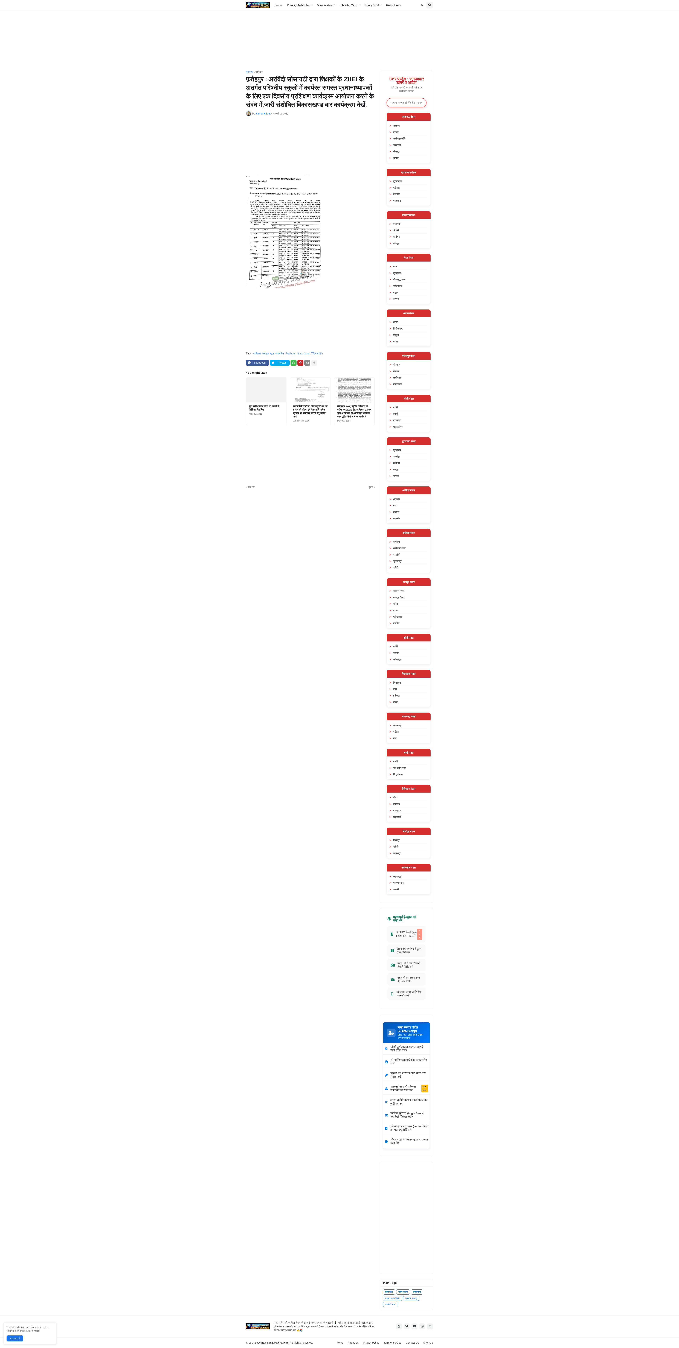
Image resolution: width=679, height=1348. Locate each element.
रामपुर (395, 469)
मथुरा (395, 341)
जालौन (396, 652)
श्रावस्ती (397, 816)
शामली (396, 889)
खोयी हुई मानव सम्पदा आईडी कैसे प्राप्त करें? (406, 1048)
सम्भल (396, 475)
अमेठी (395, 567)
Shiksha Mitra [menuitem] (349, 5)
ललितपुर (397, 659)
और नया (251, 487)
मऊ (394, 738)
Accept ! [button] (15, 1338)
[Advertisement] (339, 40)
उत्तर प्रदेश (403, 1292)
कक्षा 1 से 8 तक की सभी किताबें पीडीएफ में (408, 965)
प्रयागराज (397, 181)
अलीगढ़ (396, 499)
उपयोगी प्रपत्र (411, 1298)
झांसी (395, 646)
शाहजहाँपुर (397, 426)
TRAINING (317, 353)
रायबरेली (397, 145)
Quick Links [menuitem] (393, 5)
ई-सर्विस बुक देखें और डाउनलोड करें (409, 1061)
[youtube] (414, 1326)
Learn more (33, 1330)
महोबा (395, 702)
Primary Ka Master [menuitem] (298, 5)
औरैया (395, 603)
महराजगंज (397, 384)
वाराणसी (396, 223)
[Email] (307, 363)
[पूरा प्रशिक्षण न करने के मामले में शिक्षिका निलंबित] (266, 390)
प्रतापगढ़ (397, 200)
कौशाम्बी (396, 194)
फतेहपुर (396, 187)
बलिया (396, 731)
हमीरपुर (396, 695)
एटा (394, 505)
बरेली (395, 407)
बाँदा (395, 688)
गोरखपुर (396, 364)
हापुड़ (395, 292)
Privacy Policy (371, 1342)
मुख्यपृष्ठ (249, 72)
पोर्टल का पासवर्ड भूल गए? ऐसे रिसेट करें (408, 1075)
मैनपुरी (396, 334)
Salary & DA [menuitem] (371, 5)
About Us (353, 1342)
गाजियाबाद (397, 285)
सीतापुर (396, 151)
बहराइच (396, 803)
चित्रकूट (397, 682)
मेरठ (395, 266)
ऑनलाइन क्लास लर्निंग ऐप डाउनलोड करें (408, 993)
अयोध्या (396, 541)
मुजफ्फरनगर (398, 882)
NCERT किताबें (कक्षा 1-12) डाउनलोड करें (408, 934)
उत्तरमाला (417, 1292)
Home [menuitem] (278, 5)
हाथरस (396, 512)
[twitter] (407, 1326)
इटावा (395, 610)
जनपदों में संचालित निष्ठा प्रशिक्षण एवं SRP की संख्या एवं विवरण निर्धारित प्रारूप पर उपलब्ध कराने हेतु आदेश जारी (310, 411)
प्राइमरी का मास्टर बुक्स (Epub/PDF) (408, 979)
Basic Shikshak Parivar (274, 1342)
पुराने (371, 487)
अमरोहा (396, 456)
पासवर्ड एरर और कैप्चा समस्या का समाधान (408, 1088)
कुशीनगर (397, 377)
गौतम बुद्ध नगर (399, 279)
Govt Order (303, 353)
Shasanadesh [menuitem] (325, 5)
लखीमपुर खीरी (399, 138)
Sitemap (428, 1342)
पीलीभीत (397, 420)
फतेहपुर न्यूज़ (268, 353)
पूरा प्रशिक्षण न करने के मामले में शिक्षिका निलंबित (264, 408)
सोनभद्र (397, 853)
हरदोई (396, 132)
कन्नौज (396, 623)
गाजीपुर (396, 236)
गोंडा (395, 797)
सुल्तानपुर (397, 561)
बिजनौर (396, 462)
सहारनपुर (397, 876)
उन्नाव (396, 157)
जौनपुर (396, 243)
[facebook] (399, 1326)
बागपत (396, 298)
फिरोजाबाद (397, 328)
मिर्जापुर (396, 840)
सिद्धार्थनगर (398, 774)
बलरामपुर (397, 810)
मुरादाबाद (397, 449)
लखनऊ (396, 125)
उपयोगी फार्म (390, 1304)
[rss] (430, 1326)
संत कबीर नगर (399, 767)
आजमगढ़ (397, 725)
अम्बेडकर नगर (399, 548)
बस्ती (395, 761)
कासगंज (396, 518)
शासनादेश (279, 353)
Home (339, 1342)
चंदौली (396, 230)
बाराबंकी (396, 554)
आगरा (395, 321)
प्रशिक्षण (259, 72)
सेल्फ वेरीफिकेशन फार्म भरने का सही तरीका (409, 1101)
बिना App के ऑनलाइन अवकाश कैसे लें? (409, 1141)
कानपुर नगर (398, 590)
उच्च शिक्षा (389, 1292)
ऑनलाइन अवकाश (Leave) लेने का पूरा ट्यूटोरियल (409, 1128)
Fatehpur (290, 353)
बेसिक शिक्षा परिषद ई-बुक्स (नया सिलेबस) (409, 950)
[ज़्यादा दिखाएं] (314, 363)
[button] (422, 5)
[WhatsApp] (294, 363)
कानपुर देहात (398, 597)
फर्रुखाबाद (397, 616)
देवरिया (396, 371)
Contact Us (412, 1342)
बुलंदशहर (397, 272)
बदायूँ (395, 413)
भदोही (395, 846)
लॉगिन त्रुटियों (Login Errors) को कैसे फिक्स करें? (407, 1115)
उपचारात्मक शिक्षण (392, 1298)
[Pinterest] (300, 363)
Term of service (392, 1342)
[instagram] (422, 1326)
